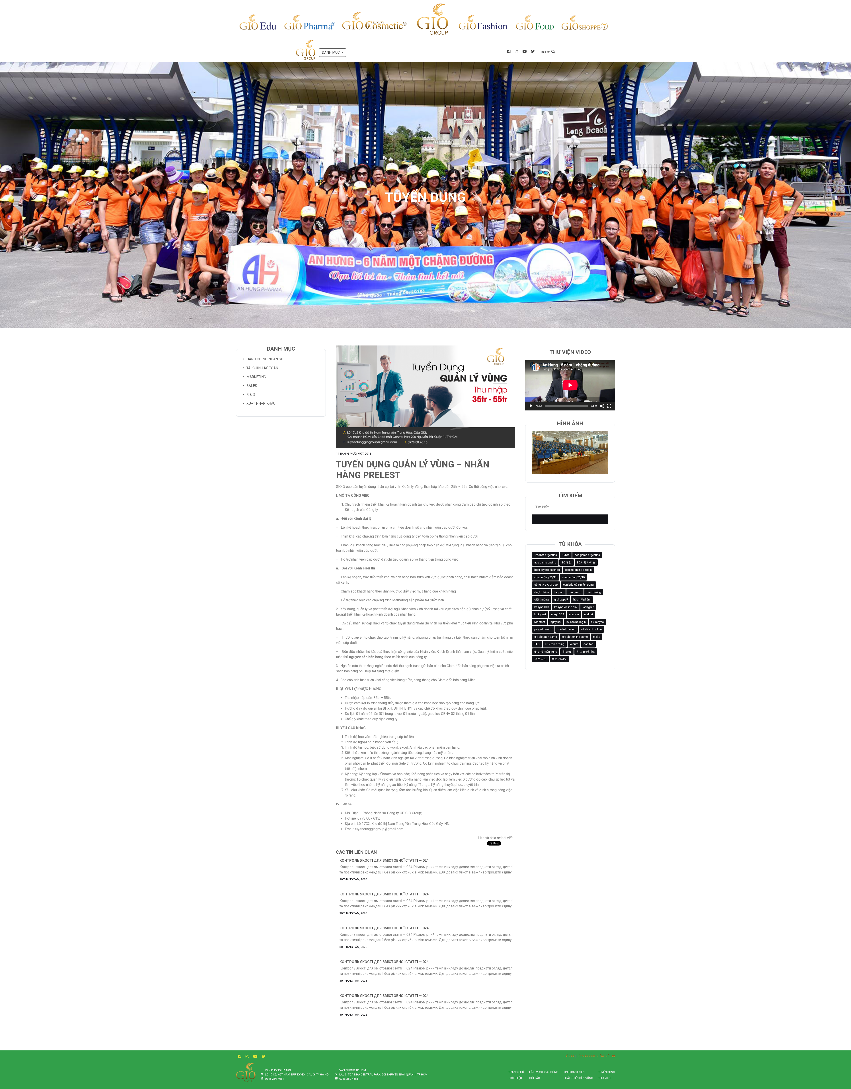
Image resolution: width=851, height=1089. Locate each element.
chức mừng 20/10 (573, 577)
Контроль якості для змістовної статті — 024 (384, 860)
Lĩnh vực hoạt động (543, 1072)
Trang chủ (516, 1072)
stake (596, 636)
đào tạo (588, 644)
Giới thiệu (515, 1078)
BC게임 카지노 (586, 562)
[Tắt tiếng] (602, 406)
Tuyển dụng (606, 1072)
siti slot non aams (545, 636)
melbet (588, 614)
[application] (570, 385)
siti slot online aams (575, 636)
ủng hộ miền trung (545, 651)
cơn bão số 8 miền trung (578, 584)
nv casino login (576, 622)
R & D (250, 394)
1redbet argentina (545, 555)
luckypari (540, 614)
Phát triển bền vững (578, 1078)
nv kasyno (597, 622)
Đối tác (534, 1078)
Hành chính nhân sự (264, 359)
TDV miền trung (554, 644)
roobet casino (567, 629)
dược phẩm (541, 592)
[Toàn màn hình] (609, 406)
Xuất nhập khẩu (260, 403)
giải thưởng (594, 592)
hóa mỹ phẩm (582, 599)
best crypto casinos (547, 569)
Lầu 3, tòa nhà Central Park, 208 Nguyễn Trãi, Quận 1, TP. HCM (383, 1074)
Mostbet (539, 622)
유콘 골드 (540, 659)
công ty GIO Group (546, 584)
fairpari (558, 592)
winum (574, 644)
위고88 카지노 (586, 651)
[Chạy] (531, 406)
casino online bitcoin (578, 569)
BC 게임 (567, 562)
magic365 (557, 614)
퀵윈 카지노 (559, 659)
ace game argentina (587, 555)
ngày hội (555, 622)
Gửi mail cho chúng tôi (594, 1056)
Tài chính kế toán (262, 368)
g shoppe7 (561, 599)
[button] (547, 51)
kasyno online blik (565, 607)
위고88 (566, 651)
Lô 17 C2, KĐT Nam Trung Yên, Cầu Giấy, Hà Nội (297, 1074)
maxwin (574, 614)
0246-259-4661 (274, 1078)
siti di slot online (591, 629)
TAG (537, 644)
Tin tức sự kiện (574, 1072)
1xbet (565, 555)
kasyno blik (541, 607)
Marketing (256, 377)
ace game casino (545, 562)
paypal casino (543, 629)
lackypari (588, 607)
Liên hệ (570, 1056)
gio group (575, 592)
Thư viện (604, 1078)
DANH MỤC (331, 52)
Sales (251, 386)
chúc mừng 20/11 (545, 577)
